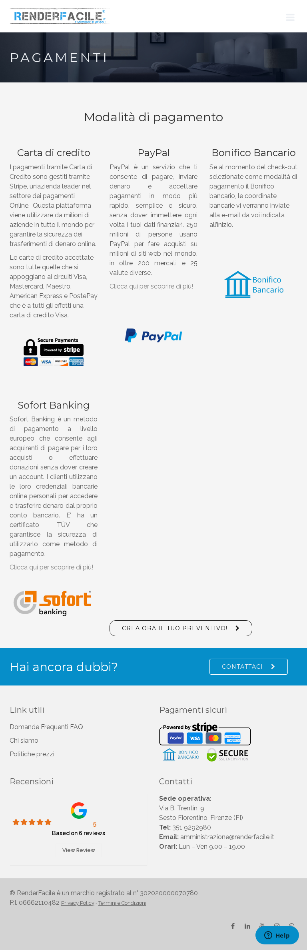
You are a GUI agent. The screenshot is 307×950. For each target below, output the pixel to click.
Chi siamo (24, 740)
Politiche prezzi (32, 754)
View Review (78, 850)
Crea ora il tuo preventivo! (174, 628)
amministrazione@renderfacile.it (227, 837)
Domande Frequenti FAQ (46, 727)
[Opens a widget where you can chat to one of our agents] (277, 936)
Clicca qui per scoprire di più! (151, 286)
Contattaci (242, 666)
